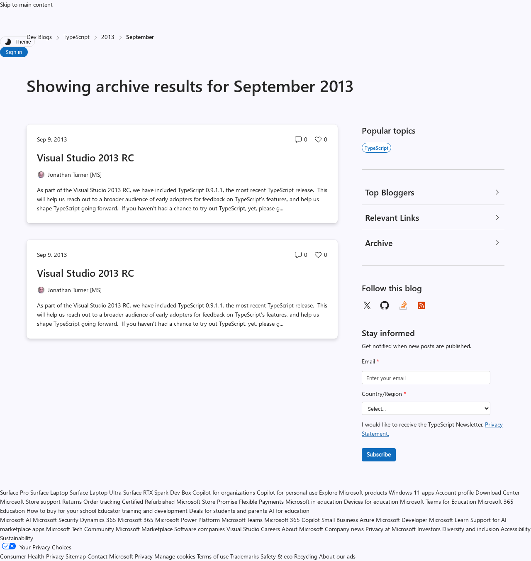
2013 (107, 37)
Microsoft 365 (135, 520)
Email (370, 361)
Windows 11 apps (411, 492)
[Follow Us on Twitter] (367, 305)
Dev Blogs (39, 37)
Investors (429, 529)
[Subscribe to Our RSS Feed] (421, 305)
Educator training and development (143, 511)
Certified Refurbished (148, 501)
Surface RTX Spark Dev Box (157, 492)
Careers (270, 529)
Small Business (340, 520)
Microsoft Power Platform (187, 520)
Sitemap (76, 556)
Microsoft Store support (30, 501)
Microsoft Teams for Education (438, 501)
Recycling (305, 556)
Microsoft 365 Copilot (292, 520)
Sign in (14, 51)
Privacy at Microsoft (390, 529)
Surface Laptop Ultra (96, 492)
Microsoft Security (55, 520)
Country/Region (384, 394)
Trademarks (244, 556)
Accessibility (516, 529)
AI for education (289, 511)
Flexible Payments (261, 501)
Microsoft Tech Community (80, 529)
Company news (344, 529)
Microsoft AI (15, 520)
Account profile (455, 492)
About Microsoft (302, 529)
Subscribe (379, 454)
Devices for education (371, 501)
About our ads (337, 556)
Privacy (144, 556)
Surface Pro (14, 492)
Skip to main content (26, 4)
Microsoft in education (313, 501)
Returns (72, 501)
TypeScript (76, 37)
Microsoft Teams (242, 520)
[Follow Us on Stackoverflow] (403, 305)
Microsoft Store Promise (206, 501)
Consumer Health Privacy (32, 556)
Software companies (199, 529)
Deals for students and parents (228, 511)
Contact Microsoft (110, 556)
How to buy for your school (61, 511)
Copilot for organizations (223, 492)
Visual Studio (243, 529)
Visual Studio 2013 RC (85, 157)
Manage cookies (174, 556)
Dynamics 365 (98, 520)
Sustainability (16, 538)
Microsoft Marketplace (144, 529)
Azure (367, 520)
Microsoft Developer (401, 520)
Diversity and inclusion (470, 529)
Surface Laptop (49, 492)
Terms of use (213, 556)
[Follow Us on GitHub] (385, 305)
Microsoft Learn (449, 520)
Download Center (497, 492)
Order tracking (101, 501)
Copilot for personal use (287, 492)
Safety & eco (276, 556)
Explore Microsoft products (353, 492)
